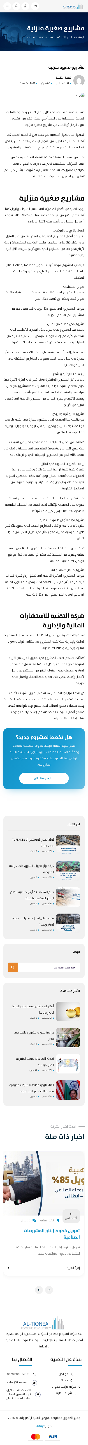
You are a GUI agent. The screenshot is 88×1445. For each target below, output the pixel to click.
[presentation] (39, 1290)
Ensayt (40, 1426)
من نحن (64, 1374)
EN (35, 6)
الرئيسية (79, 37)
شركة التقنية (70, 635)
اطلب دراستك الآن (44, 778)
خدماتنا (64, 1380)
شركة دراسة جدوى (63, 1386)
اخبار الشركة (64, 37)
